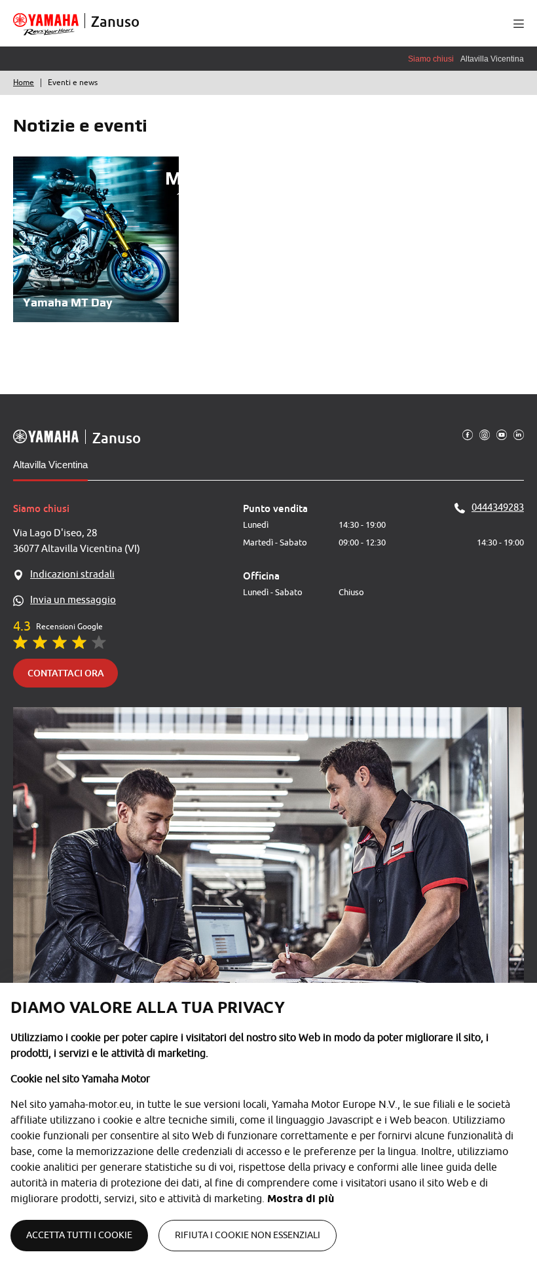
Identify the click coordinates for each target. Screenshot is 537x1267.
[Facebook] (467, 434)
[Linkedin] (518, 434)
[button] (518, 23)
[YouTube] (501, 434)
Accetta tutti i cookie (79, 1235)
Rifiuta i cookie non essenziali (247, 1235)
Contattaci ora (66, 672)
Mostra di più (300, 1198)
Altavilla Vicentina (50, 464)
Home (23, 82)
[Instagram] (484, 434)
